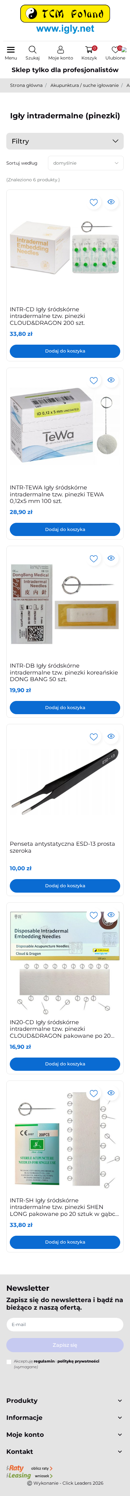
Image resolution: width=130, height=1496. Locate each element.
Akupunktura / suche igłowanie (84, 85)
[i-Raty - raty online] (29, 1468)
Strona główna (26, 85)
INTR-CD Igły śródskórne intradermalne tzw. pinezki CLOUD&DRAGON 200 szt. (47, 316)
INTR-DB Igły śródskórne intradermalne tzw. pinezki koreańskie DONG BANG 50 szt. (64, 672)
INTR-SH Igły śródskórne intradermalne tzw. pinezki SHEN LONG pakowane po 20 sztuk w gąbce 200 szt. (64, 1210)
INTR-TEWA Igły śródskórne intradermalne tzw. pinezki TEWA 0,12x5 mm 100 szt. (57, 494)
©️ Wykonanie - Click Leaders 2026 (65, 1483)
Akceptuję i (56, 1364)
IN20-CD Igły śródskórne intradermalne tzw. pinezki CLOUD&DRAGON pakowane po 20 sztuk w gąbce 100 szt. (60, 1032)
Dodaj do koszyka (65, 351)
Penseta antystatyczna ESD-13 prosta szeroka (62, 847)
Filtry (20, 141)
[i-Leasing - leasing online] (29, 1476)
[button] (32, 53)
